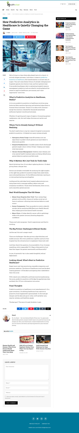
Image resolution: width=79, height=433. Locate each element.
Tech (35, 9)
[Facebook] (4, 79)
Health (13, 9)
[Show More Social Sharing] (37, 36)
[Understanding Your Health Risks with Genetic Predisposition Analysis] (60, 36)
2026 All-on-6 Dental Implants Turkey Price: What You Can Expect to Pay (26, 348)
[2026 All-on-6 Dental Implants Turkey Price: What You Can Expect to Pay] (26, 339)
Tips (17, 9)
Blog (21, 9)
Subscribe (71, 4)
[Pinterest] (4, 91)
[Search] (76, 10)
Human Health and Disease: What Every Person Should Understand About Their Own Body (9, 349)
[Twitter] (4, 83)
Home (7, 9)
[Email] (4, 95)
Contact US (46, 423)
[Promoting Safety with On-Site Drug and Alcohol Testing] (60, 25)
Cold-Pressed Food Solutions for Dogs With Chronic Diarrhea (43, 347)
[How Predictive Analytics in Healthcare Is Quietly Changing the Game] (27, 56)
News (31, 9)
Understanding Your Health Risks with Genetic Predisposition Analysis (70, 37)
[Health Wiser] (13, 4)
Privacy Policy (34, 423)
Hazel (8, 32)
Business (26, 9)
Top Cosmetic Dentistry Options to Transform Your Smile (70, 48)
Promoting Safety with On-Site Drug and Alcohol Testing (70, 25)
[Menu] (3, 9)
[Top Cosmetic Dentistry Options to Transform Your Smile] (60, 48)
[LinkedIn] (4, 87)
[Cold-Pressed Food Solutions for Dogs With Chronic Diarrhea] (43, 339)
